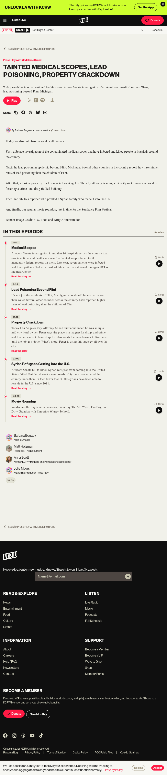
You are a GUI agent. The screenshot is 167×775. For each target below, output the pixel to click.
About (7, 649)
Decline (138, 768)
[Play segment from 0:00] (5, 243)
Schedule (157, 29)
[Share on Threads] (31, 112)
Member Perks (94, 673)
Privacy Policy (30, 752)
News (11, 480)
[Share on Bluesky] (38, 112)
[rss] (29, 101)
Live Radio (91, 602)
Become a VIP (94, 655)
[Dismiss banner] (162, 4)
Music (89, 608)
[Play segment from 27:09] (5, 359)
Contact (8, 673)
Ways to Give (93, 661)
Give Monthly (38, 714)
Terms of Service (54, 752)
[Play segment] (159, 263)
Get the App (146, 7)
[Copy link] (16, 113)
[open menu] (6, 20)
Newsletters (11, 667)
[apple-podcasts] (36, 101)
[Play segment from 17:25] (5, 317)
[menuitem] (52, 100)
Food (6, 614)
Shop (88, 667)
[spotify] (42, 101)
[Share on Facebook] (23, 112)
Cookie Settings (129, 752)
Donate (155, 20)
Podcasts (91, 614)
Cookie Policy (78, 752)
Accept (157, 768)
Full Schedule (93, 620)
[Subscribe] (128, 576)
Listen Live (19, 20)
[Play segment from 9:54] (5, 284)
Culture (8, 620)
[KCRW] (10, 559)
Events (7, 626)
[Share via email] (45, 113)
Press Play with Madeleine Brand (22, 60)
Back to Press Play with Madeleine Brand (31, 48)
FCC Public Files (102, 752)
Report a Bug (10, 752)
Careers (8, 655)
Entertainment (12, 608)
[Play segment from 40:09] (5, 396)
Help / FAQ (10, 661)
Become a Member (97, 649)
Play (14, 100)
